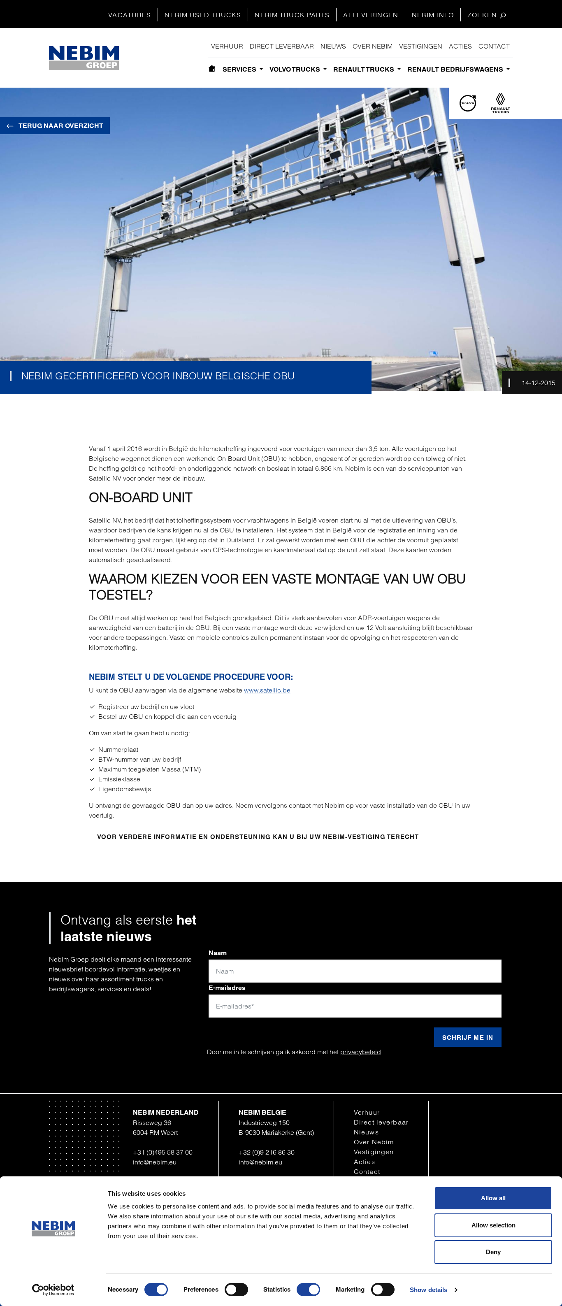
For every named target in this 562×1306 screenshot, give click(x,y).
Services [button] (240, 69)
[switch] (236, 1289)
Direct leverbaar (282, 46)
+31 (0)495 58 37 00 (163, 1152)
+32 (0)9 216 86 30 (267, 1152)
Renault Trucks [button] (364, 69)
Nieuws (333, 46)
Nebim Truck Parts (292, 15)
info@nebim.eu (154, 1162)
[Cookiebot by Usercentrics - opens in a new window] (53, 1290)
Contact (494, 46)
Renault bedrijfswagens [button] (456, 69)
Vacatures (129, 15)
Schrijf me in (467, 1037)
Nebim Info (433, 15)
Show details (428, 1289)
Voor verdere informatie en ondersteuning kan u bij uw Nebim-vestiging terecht (258, 836)
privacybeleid (360, 1052)
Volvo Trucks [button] (295, 69)
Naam (218, 953)
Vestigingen (420, 46)
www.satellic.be (267, 690)
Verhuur (227, 46)
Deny (493, 1251)
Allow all (493, 1197)
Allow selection (493, 1225)
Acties (460, 46)
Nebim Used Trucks (203, 15)
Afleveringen (370, 15)
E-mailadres (227, 988)
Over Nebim (372, 46)
